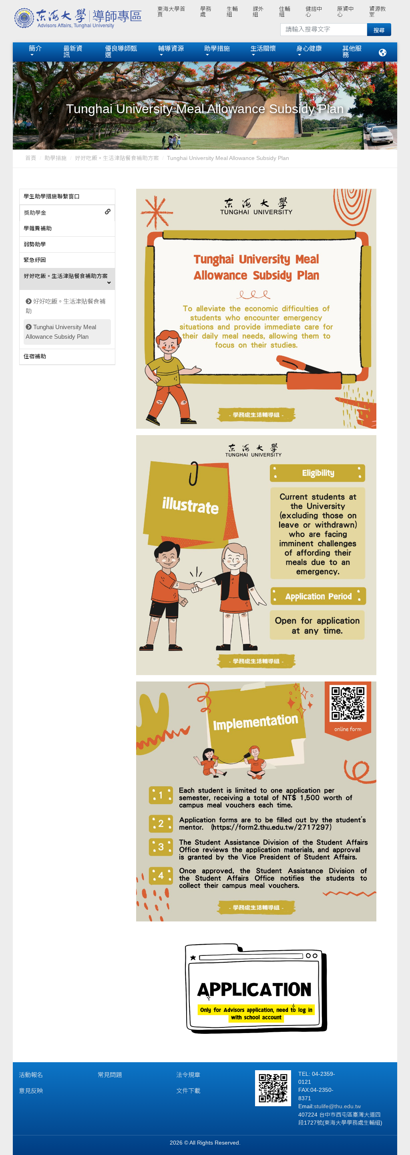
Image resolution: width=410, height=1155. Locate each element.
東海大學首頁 (171, 12)
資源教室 (377, 12)
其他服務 (352, 51)
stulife (321, 1106)
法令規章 (188, 1074)
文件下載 (188, 1090)
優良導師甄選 (121, 51)
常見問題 (110, 1074)
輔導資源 (171, 48)
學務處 (205, 12)
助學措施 (217, 48)
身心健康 (309, 48)
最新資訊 (72, 51)
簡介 (35, 48)
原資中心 (345, 12)
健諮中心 (313, 12)
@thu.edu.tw (345, 1106)
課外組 (258, 12)
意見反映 (31, 1090)
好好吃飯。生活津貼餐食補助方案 (117, 158)
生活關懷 (263, 48)
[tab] (67, 197)
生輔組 (232, 12)
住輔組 (284, 12)
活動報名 (31, 1074)
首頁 (30, 158)
